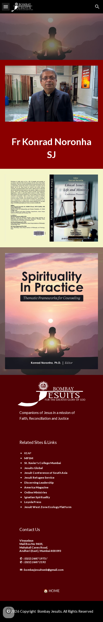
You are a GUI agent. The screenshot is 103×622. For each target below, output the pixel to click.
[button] (5, 6)
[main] (51, 148)
